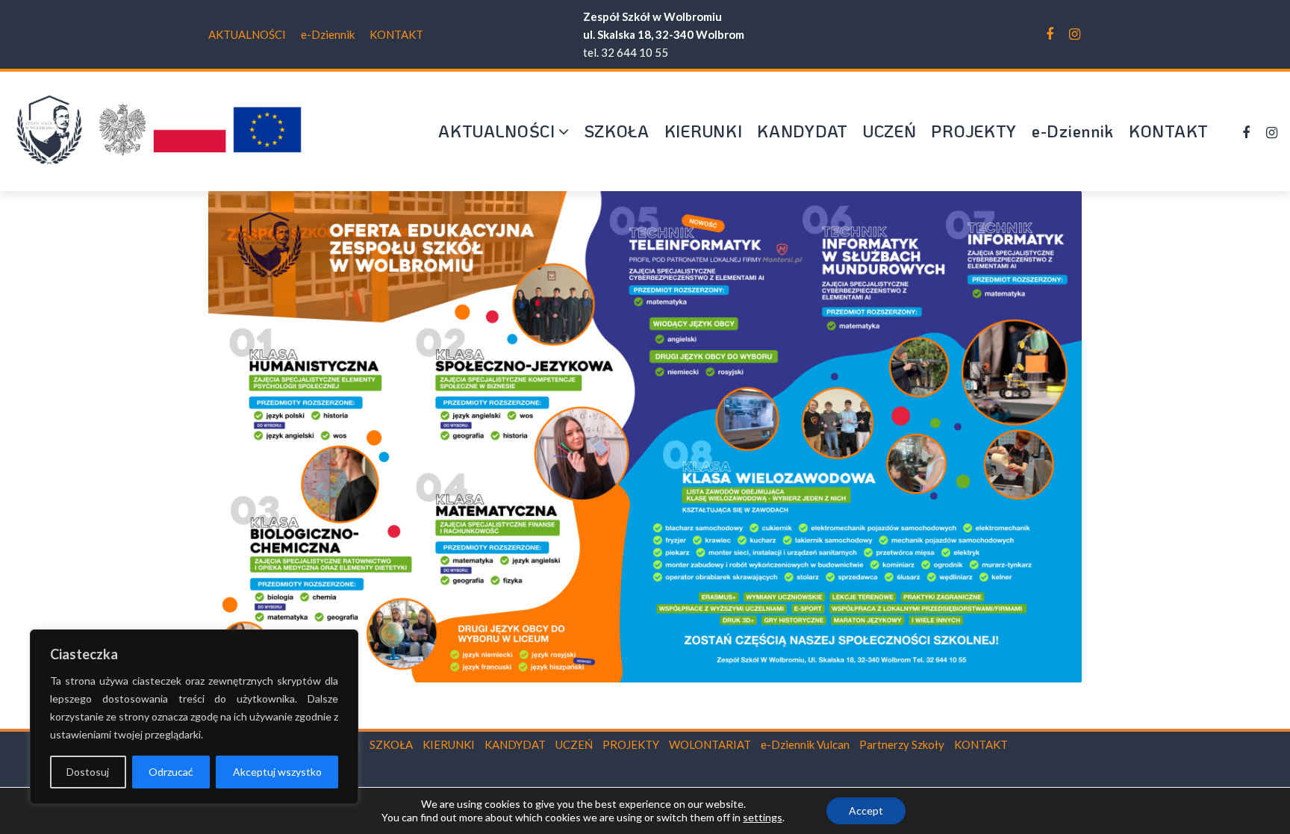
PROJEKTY (974, 131)
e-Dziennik (328, 34)
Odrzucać (171, 771)
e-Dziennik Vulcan (805, 744)
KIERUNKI (703, 131)
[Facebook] (1049, 34)
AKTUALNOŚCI (247, 34)
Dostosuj (87, 771)
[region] (194, 716)
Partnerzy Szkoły (901, 744)
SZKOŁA (617, 131)
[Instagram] (1074, 34)
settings (762, 817)
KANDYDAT (802, 131)
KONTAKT (396, 34)
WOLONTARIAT (710, 744)
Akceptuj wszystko (277, 771)
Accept (866, 810)
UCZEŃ (890, 131)
